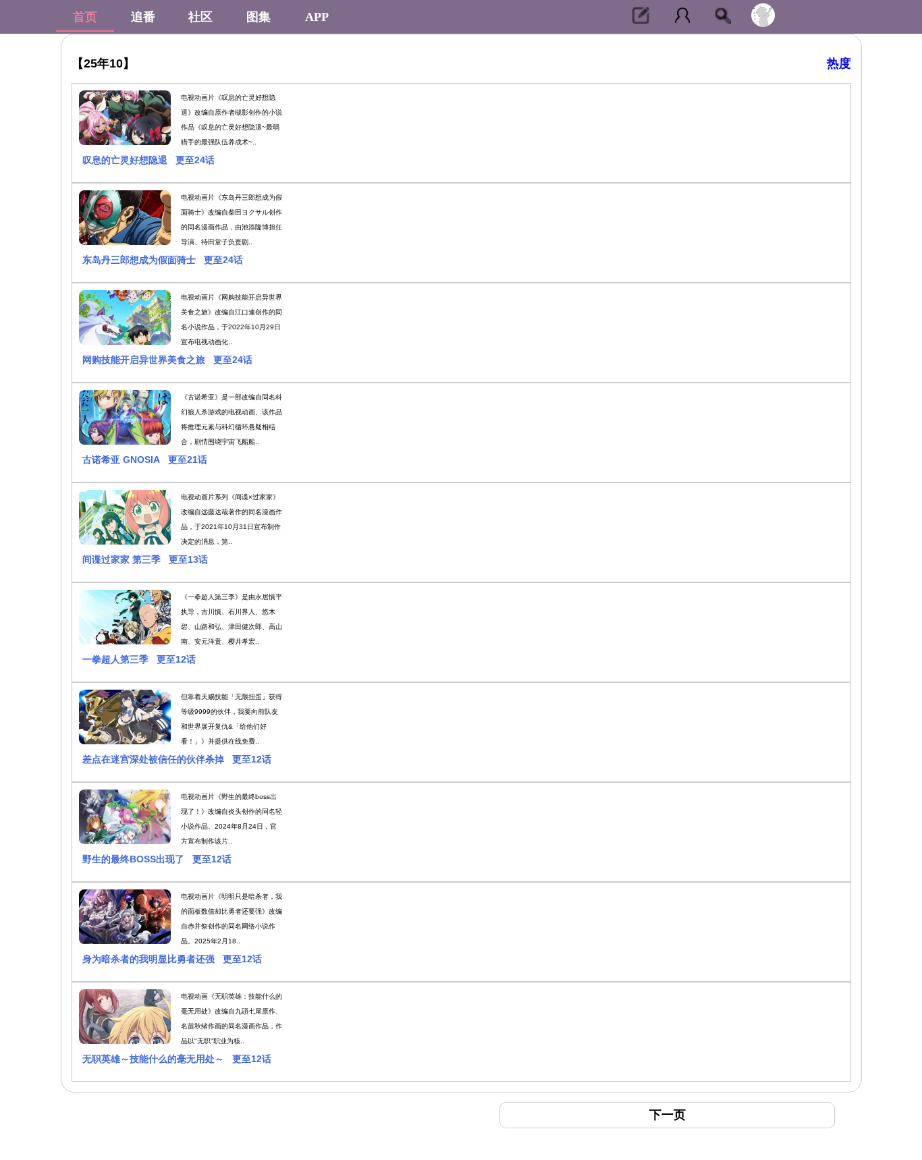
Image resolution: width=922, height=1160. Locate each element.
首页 (85, 17)
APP (317, 17)
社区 (200, 17)
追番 (143, 17)
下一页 (667, 1115)
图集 (258, 17)
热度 (839, 63)
